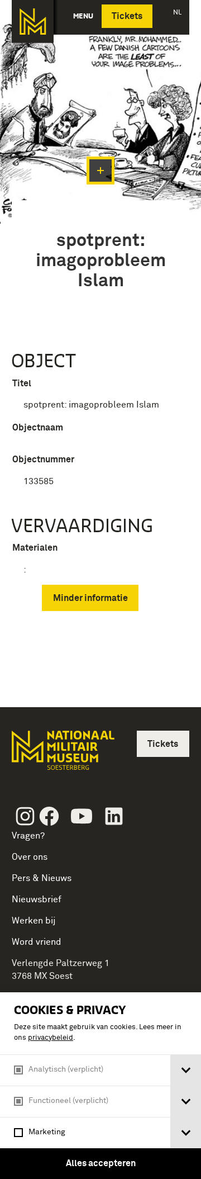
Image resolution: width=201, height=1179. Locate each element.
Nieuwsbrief (36, 899)
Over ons (29, 857)
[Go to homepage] (62, 755)
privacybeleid (50, 1037)
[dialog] (100, 1085)
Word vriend (36, 941)
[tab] (185, 1070)
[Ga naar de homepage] (33, 21)
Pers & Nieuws (41, 878)
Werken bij (34, 920)
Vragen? (28, 835)
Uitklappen (100, 170)
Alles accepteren (101, 1163)
